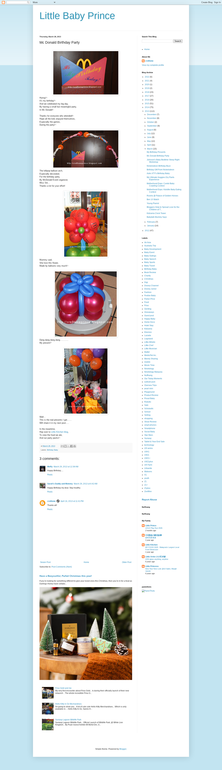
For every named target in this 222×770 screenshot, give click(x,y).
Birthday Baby (52, 450)
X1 (145, 475)
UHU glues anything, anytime (156, 559)
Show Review (150, 422)
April (149, 145)
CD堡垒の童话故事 (153, 535)
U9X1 (146, 452)
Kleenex (148, 332)
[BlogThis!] (65, 446)
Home (86, 562)
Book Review (150, 272)
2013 (147, 111)
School (147, 412)
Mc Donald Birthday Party (158, 156)
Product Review (151, 395)
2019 (147, 88)
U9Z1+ (147, 458)
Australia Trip (150, 246)
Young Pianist (153, 203)
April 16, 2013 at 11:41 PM (72, 501)
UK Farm (148, 465)
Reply (49, 474)
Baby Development (152, 249)
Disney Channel (151, 285)
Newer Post (45, 562)
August (150, 130)
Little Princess (152, 566)
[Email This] (62, 446)
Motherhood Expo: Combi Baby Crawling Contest (160, 184)
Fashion (147, 292)
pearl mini (148, 388)
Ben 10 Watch (153, 199)
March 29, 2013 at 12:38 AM (66, 467)
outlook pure (149, 382)
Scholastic (148, 408)
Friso (146, 305)
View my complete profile (153, 65)
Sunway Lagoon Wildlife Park (68, 720)
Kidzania (148, 329)
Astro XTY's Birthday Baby (158, 173)
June (149, 137)
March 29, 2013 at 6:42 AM (85, 484)
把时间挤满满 (150, 538)
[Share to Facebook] (71, 446)
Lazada (147, 335)
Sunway (147, 438)
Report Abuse (149, 499)
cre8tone (51, 501)
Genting (147, 309)
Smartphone (149, 428)
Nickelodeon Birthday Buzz (159, 166)
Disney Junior (150, 289)
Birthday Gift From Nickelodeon (160, 170)
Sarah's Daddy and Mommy (60, 484)
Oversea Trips (150, 385)
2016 (147, 100)
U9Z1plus (148, 461)
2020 (147, 84)
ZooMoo (148, 491)
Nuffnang (148, 375)
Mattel (147, 352)
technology (149, 445)
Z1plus (147, 488)
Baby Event (149, 252)
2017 (147, 96)
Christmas (148, 279)
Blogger (122, 749)
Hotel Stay (148, 325)
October (151, 122)
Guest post (149, 315)
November (152, 118)
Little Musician (150, 348)
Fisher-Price (149, 299)
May (149, 141)
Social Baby (149, 432)
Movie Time (149, 365)
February (151, 222)
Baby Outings (150, 256)
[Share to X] (68, 446)
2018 (147, 92)
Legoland (148, 339)
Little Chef (148, 345)
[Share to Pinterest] (74, 446)
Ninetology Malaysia (153, 372)
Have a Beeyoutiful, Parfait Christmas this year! (65, 576)
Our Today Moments (153, 378)
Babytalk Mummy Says (157, 217)
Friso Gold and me (63, 688)
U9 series (148, 448)
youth (146, 478)
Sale (146, 405)
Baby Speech (150, 259)
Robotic (147, 402)
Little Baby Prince (77, 15)
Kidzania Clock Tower (156, 213)
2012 (147, 230)
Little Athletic (149, 342)
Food (146, 302)
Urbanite (148, 468)
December (152, 114)
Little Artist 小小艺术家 (155, 557)
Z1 (145, 481)
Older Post (126, 562)
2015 (147, 103)
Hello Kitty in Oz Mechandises (68, 704)
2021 (147, 81)
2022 (147, 77)
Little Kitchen (151, 545)
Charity (147, 276)
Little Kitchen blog (59, 432)
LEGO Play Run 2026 (153, 528)
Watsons (148, 471)
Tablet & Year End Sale (154, 441)
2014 (147, 107)
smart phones (150, 425)
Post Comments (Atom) (62, 567)
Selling (147, 415)
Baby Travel (149, 266)
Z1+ (146, 485)
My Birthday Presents (156, 152)
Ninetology (149, 368)
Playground (149, 392)
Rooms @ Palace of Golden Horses (162, 196)
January (151, 226)
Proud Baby (149, 398)
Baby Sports (149, 262)
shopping (148, 418)
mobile (147, 362)
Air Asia (147, 242)
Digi (146, 282)
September (152, 126)
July (149, 133)
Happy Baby (149, 319)
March (150, 149)
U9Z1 (146, 455)
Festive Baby (150, 295)
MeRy (50, 467)
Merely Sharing (151, 359)
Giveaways (149, 312)
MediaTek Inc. (150, 355)
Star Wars (148, 435)
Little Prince (150, 525)
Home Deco (149, 322)
